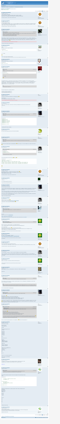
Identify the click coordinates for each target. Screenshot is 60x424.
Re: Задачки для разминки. (6, 12)
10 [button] (46, 11)
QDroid (2, 56)
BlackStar (5, 292)
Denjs (4, 69)
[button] (39, 11)
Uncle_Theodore (5, 149)
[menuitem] (2, 5)
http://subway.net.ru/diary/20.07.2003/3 (14, 200)
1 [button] (41, 11)
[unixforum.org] (9, 3)
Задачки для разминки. (8, 8)
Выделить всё (4, 49)
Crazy (4, 370)
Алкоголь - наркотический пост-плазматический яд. (7, 216)
